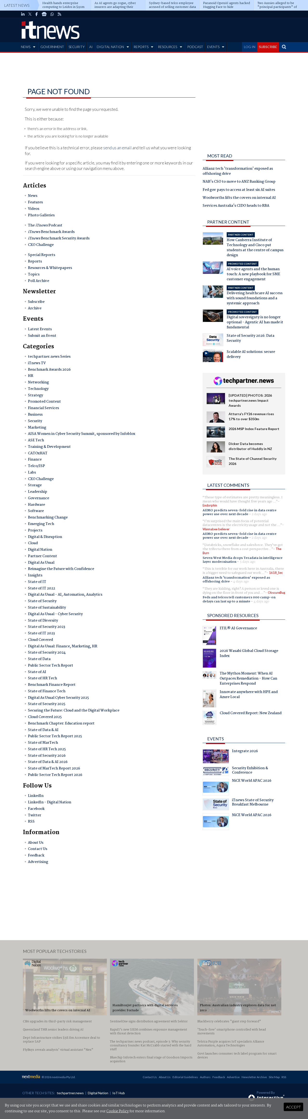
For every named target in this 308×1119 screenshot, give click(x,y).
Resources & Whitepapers (50, 268)
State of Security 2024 (47, 653)
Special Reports (41, 255)
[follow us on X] (29, 14)
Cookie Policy (117, 1111)
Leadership (37, 492)
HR (30, 376)
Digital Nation (40, 550)
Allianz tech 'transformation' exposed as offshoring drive (238, 171)
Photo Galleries (41, 215)
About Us (35, 843)
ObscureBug (276, 592)
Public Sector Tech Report (50, 666)
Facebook (36, 809)
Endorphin (210, 505)
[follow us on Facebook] (36, 14)
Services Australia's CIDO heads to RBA (236, 206)
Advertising (38, 862)
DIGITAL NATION (110, 47)
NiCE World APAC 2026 (251, 781)
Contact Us (37, 849)
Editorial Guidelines (185, 1077)
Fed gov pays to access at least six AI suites (239, 190)
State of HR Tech (42, 678)
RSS (31, 822)
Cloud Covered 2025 (45, 717)
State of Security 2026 (47, 756)
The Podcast (45, 225)
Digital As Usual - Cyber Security (55, 614)
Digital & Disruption (45, 537)
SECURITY (77, 47)
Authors (205, 1077)
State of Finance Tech (46, 691)
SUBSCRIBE (268, 47)
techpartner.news (70, 1093)
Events (215, 738)
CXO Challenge (41, 245)
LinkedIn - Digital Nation (49, 802)
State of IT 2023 (41, 633)
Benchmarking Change (48, 517)
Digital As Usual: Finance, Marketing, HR (62, 646)
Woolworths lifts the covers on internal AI (239, 198)
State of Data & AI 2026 (48, 762)
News (32, 196)
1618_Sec (276, 573)
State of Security (42, 601)
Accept (293, 1107)
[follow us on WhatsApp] (52, 14)
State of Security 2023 (46, 627)
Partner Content (42, 556)
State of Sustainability (47, 608)
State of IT (37, 582)
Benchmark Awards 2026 (49, 370)
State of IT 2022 (41, 588)
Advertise (233, 1077)
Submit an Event (42, 336)
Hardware (36, 505)
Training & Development (49, 447)
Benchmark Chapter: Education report (61, 723)
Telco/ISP (36, 466)
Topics (33, 274)
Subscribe (36, 302)
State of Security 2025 (46, 704)
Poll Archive (38, 281)
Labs (32, 472)
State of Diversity (43, 621)
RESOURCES (167, 47)
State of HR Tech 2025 (47, 749)
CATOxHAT (37, 453)
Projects (35, 530)
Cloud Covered (40, 640)
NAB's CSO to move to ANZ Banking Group (239, 182)
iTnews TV (37, 363)
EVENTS (213, 47)
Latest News (17, 5)
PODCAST (195, 47)
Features (35, 202)
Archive (34, 308)
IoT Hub (118, 1093)
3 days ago (247, 561)
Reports (35, 261)
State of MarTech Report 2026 (54, 768)
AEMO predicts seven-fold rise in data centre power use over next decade (239, 512)
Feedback (36, 855)
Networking (38, 382)
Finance (35, 460)
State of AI (37, 672)
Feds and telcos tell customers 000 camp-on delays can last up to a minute (239, 599)
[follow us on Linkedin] (22, 14)
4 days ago (241, 581)
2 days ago (259, 514)
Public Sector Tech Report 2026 (55, 775)
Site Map (274, 1077)
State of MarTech (43, 743)
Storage (35, 485)
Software (36, 511)
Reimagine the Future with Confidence (61, 569)
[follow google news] (44, 14)
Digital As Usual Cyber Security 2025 (58, 698)
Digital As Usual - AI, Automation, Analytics (65, 595)
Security (35, 421)
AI (91, 47)
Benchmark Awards (51, 232)
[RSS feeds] (59, 14)
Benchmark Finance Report (52, 685)
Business (35, 415)
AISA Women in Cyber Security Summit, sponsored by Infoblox (81, 434)
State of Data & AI (43, 730)
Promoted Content (44, 402)
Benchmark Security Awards (59, 238)
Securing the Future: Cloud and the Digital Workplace (73, 710)
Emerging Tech (41, 524)
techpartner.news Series (49, 357)
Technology (38, 389)
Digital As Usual (41, 563)
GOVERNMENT (52, 47)
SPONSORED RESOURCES (232, 615)
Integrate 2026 (245, 751)
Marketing (37, 428)
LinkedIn (36, 796)
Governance (38, 498)
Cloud (33, 543)
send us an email (117, 147)
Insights (35, 575)
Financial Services (43, 408)
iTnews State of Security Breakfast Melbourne (253, 802)
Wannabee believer (216, 529)
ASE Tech (36, 440)
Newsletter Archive (254, 1077)
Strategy (35, 395)
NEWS (25, 47)
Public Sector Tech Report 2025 (55, 736)
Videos (33, 209)
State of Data (39, 659)
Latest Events (40, 329)
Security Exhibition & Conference (250, 770)
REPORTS (141, 47)
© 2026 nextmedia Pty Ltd (58, 1077)
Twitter (34, 815)
